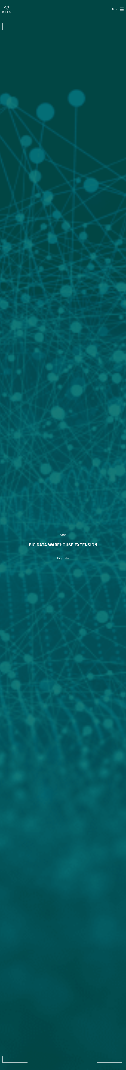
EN (112, 9)
